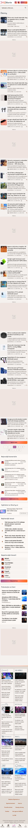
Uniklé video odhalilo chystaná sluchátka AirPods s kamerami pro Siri (16, 109)
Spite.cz (4, 615)
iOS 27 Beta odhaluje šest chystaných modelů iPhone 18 (16, 173)
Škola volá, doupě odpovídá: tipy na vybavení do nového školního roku (17, 84)
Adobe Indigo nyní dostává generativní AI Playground (15, 184)
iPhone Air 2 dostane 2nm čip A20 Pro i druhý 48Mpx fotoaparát (16, 346)
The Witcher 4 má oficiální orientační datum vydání (9, 619)
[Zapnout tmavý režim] (19, 2)
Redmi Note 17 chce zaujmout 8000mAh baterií (16, 358)
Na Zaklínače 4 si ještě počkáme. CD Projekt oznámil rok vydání (20, 691)
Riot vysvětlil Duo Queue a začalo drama (7, 759)
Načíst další (14, 442)
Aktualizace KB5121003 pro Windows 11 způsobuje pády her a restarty (11, 598)
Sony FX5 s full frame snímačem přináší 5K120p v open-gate (17, 379)
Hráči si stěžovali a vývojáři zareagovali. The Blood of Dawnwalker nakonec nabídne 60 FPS (20, 683)
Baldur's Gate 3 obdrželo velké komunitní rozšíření (19, 728)
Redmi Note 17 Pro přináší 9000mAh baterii (15, 293)
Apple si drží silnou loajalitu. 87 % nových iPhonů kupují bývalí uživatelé (16, 248)
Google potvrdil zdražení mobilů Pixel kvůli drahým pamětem (17, 420)
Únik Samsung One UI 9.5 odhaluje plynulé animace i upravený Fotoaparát (15, 96)
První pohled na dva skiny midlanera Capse (7, 747)
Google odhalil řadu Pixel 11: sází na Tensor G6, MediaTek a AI (17, 120)
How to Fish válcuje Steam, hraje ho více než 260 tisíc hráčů (6, 688)
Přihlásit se (24, 2)
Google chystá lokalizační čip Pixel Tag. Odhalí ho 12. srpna (16, 194)
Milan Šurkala (10, 36)
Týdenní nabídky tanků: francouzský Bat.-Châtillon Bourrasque (20, 754)
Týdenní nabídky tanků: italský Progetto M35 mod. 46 (20, 760)
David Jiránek (10, 26)
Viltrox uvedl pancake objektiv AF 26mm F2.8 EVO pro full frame (16, 334)
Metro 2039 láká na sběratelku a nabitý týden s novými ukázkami (11, 606)
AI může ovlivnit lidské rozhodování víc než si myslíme (7, 731)
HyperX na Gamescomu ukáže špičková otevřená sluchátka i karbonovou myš (7, 724)
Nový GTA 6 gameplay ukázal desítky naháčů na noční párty (10, 612)
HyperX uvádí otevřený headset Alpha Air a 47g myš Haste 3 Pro (20, 785)
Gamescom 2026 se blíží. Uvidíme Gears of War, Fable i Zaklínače (7, 682)
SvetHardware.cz (6, 602)
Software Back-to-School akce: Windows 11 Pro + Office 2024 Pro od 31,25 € (17, 72)
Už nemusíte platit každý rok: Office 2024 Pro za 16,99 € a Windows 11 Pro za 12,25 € (16, 205)
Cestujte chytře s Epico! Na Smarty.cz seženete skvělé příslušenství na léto (15, 431)
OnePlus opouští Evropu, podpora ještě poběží (14, 272)
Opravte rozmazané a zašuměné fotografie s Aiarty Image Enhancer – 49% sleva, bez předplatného (17, 162)
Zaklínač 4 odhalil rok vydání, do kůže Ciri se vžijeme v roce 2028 (7, 791)
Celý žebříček (14, 581)
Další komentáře (14, 499)
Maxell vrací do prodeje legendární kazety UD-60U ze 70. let (7, 717)
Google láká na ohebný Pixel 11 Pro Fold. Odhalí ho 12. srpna (16, 282)
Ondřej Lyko (10, 116)
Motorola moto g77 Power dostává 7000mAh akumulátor (16, 368)
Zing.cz (3, 594)
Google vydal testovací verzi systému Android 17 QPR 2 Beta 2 (17, 260)
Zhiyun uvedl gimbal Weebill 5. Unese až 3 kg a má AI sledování (17, 30)
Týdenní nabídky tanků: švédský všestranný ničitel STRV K (20, 748)
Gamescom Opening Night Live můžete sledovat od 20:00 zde (11, 591)
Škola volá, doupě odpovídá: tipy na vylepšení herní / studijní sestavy (17, 19)
